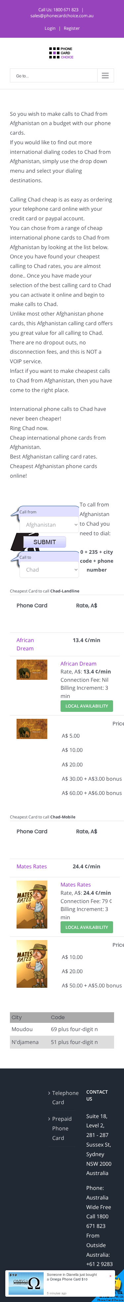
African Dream (79, 663)
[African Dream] (32, 663)
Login (50, 28)
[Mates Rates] (32, 884)
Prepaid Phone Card (62, 1128)
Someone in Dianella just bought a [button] (72, 1276)
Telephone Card (62, 1097)
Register (72, 28)
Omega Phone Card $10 (69, 1279)
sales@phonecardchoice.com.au (62, 16)
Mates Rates (32, 866)
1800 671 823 (65, 10)
